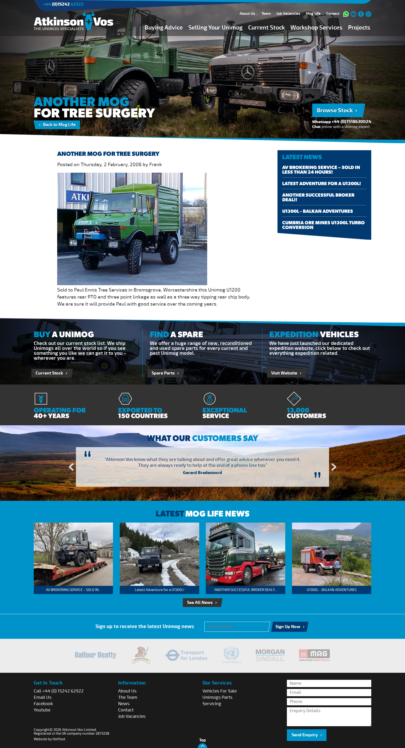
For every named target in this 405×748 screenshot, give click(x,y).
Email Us (43, 697)
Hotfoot (58, 739)
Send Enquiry (305, 735)
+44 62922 (63, 4)
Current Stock (266, 27)
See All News (200, 602)
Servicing (211, 704)
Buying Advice (164, 27)
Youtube (42, 710)
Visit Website (284, 373)
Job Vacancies (288, 13)
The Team (127, 697)
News (124, 704)
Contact (332, 13)
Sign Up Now (287, 626)
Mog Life (313, 13)
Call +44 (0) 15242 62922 (59, 691)
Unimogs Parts (217, 697)
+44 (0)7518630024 (351, 121)
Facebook (43, 704)
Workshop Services (316, 27)
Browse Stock (335, 110)
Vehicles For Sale (219, 691)
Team (266, 13)
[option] (203, 466)
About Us (247, 13)
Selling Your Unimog (215, 27)
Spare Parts (163, 373)
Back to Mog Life (59, 124)
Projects (359, 27)
